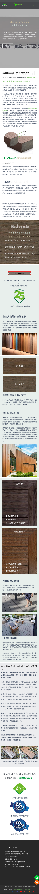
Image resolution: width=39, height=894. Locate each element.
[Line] (36, 877)
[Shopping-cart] (36, 882)
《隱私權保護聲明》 (18, 889)
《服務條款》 (27, 889)
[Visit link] (19, 45)
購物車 (19, 4)
